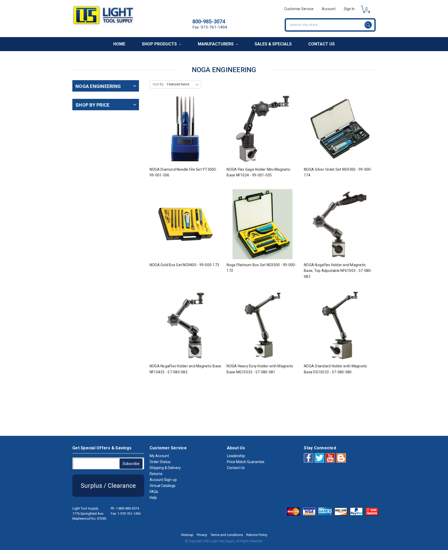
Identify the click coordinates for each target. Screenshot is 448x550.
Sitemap (187, 535)
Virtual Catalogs (163, 486)
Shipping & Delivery (165, 468)
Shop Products (160, 44)
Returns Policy (256, 535)
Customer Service (298, 9)
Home (119, 44)
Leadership (236, 456)
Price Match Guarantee (245, 462)
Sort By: (158, 84)
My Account (159, 456)
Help (153, 498)
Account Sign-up (163, 480)
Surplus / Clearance (108, 485)
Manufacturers (216, 44)
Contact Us (321, 44)
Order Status (160, 462)
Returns (156, 474)
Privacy (202, 535)
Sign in (349, 9)
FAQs (154, 492)
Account (328, 9)
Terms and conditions (227, 535)
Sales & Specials (273, 44)
